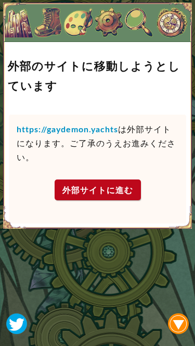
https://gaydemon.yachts (67, 129)
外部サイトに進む (97, 190)
